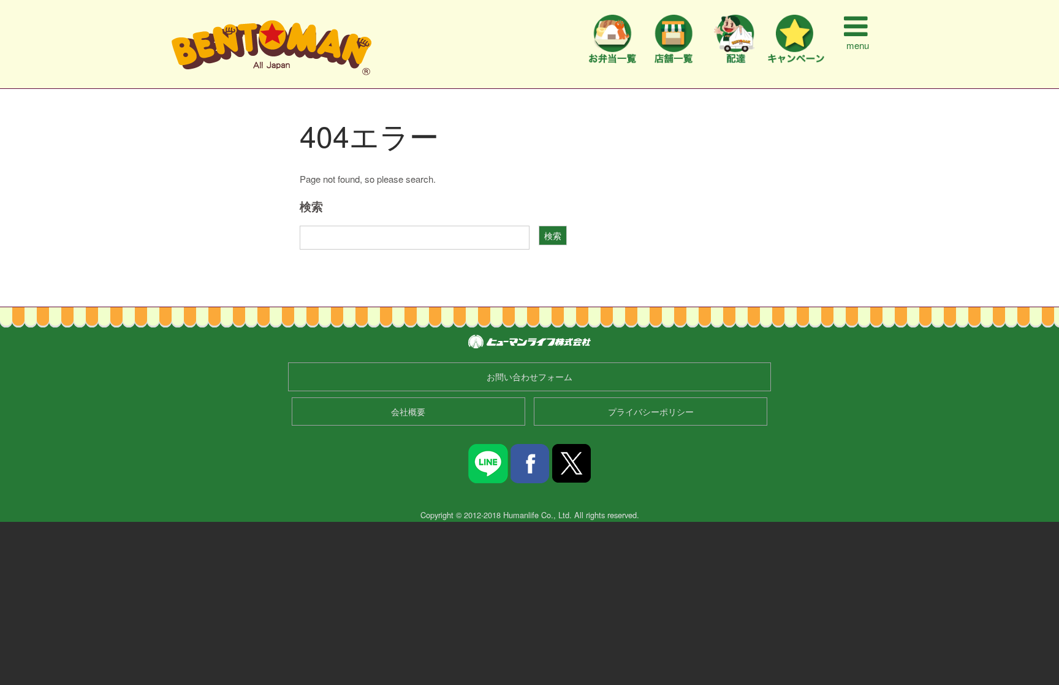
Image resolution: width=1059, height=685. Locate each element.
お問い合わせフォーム (529, 376)
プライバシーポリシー (651, 411)
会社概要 (408, 411)
